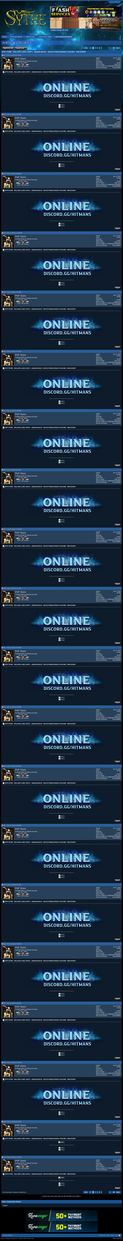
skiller (28, 42)
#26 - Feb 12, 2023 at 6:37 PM (12, 351)
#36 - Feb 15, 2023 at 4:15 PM (12, 944)
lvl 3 (22, 42)
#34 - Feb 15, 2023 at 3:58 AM (12, 825)
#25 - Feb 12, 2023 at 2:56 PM (12, 292)
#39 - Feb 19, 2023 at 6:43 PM (12, 1121)
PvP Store (20, 58)
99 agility (10, 42)
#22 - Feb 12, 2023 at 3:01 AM (12, 114)
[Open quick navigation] (120, 36)
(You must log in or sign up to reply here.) (14, 1192)
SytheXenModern (8, 1235)
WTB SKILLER (48, 1196)
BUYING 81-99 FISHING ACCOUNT (67, 1196)
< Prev (86, 48)
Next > (118, 48)
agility (17, 42)
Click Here (117, 64)
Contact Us (102, 1235)
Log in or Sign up (114, 2)
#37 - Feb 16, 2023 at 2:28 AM (12, 1003)
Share (117, 110)
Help (108, 1235)
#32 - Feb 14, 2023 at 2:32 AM (12, 707)
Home (112, 1235)
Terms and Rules (117, 1238)
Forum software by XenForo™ (17, 1238)
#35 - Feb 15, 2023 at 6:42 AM (12, 884)
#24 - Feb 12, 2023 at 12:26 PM (12, 233)
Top (116, 1235)
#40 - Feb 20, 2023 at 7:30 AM (12, 1157)
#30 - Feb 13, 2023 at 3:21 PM (12, 588)
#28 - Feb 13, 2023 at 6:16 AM (12, 470)
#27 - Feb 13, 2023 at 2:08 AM (12, 410)
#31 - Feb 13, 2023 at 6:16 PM (12, 647)
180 (114, 48)
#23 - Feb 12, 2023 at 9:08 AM (12, 173)
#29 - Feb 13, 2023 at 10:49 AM (12, 529)
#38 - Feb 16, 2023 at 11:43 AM (12, 1062)
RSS (119, 1235)
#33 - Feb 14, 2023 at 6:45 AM (12, 766)
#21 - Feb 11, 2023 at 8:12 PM (12, 55)
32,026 (119, 59)
